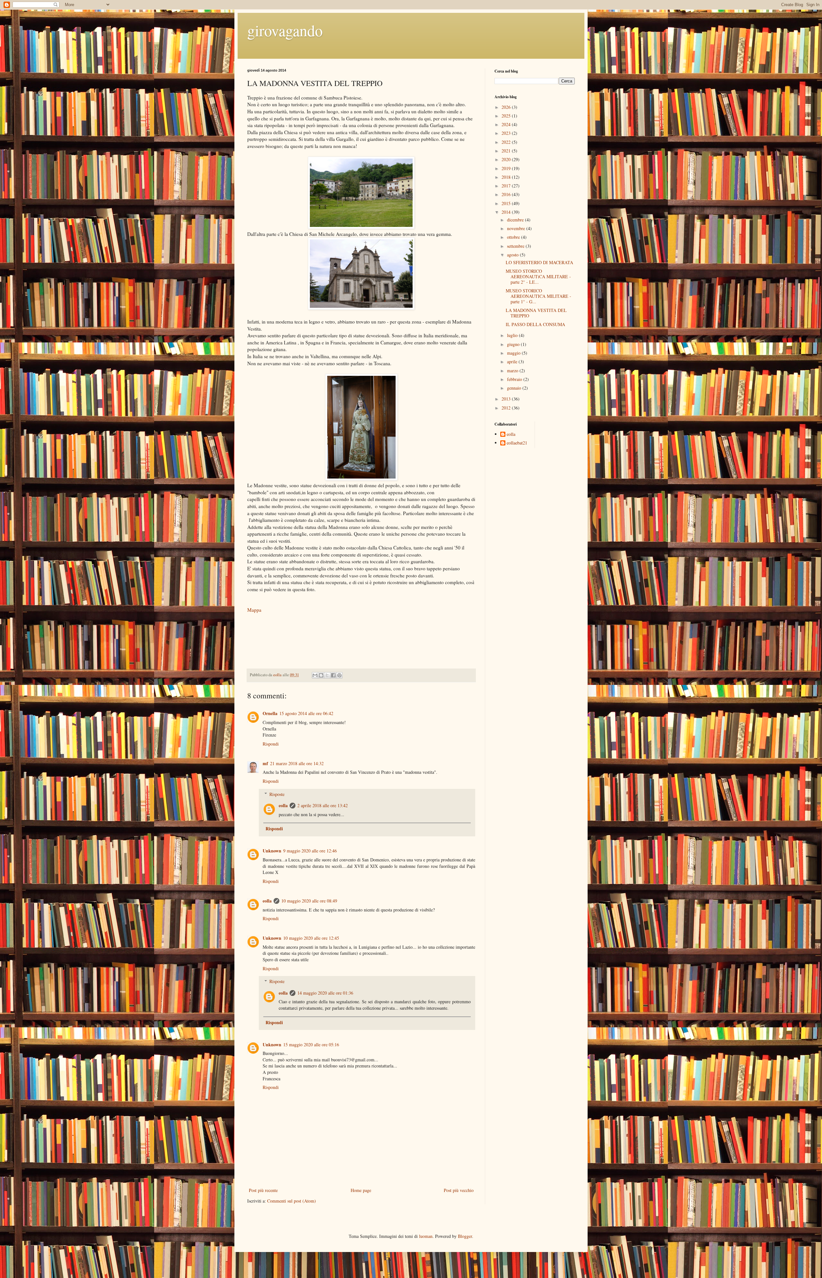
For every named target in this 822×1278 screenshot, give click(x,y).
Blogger (465, 1236)
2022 (507, 142)
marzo (513, 370)
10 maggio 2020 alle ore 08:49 (309, 901)
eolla (283, 805)
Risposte (276, 794)
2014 (507, 212)
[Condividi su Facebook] (333, 675)
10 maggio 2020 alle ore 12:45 (311, 938)
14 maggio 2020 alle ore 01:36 (325, 993)
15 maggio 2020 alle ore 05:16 (311, 1044)
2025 (507, 116)
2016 (507, 194)
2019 (507, 168)
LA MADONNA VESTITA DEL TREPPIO (536, 313)
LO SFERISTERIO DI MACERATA (539, 262)
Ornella (270, 713)
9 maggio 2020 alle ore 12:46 (310, 851)
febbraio (515, 379)
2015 (507, 203)
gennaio (514, 388)
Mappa (254, 610)
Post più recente (263, 1190)
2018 (507, 177)
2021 (507, 151)
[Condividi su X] (327, 675)
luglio (513, 335)
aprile (513, 361)
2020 (507, 159)
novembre (516, 228)
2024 (507, 124)
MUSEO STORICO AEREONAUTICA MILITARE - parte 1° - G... (538, 296)
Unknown (272, 850)
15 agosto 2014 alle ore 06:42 (306, 713)
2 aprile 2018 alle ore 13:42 (322, 805)
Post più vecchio (459, 1190)
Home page (361, 1190)
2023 (507, 133)
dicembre (516, 220)
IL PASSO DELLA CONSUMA (535, 324)
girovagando (285, 30)
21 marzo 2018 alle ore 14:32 (297, 763)
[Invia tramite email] (315, 675)
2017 (507, 186)
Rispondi (271, 744)
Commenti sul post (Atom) (291, 1201)
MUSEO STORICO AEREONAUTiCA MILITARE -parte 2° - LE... (538, 276)
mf (265, 763)
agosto (513, 255)
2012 (507, 408)
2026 (507, 107)
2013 (507, 399)
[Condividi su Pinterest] (339, 675)
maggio (514, 353)
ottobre (514, 237)
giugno (514, 344)
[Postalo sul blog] (321, 675)
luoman (426, 1236)
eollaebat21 (517, 443)
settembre (516, 246)
